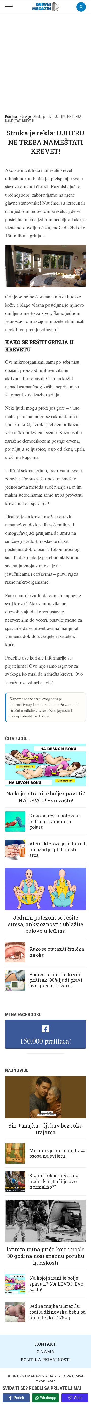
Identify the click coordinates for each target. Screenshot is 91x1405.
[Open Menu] (10, 3)
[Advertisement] (45, 61)
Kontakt (45, 1344)
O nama (45, 1351)
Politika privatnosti (46, 1359)
